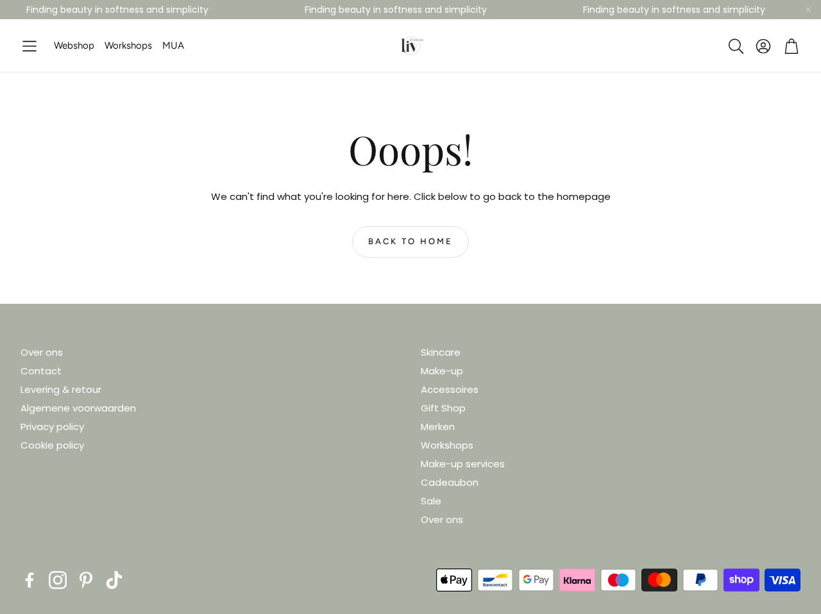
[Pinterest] (86, 580)
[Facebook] (29, 580)
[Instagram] (58, 580)
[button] (29, 46)
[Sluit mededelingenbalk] (808, 9)
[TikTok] (114, 580)
